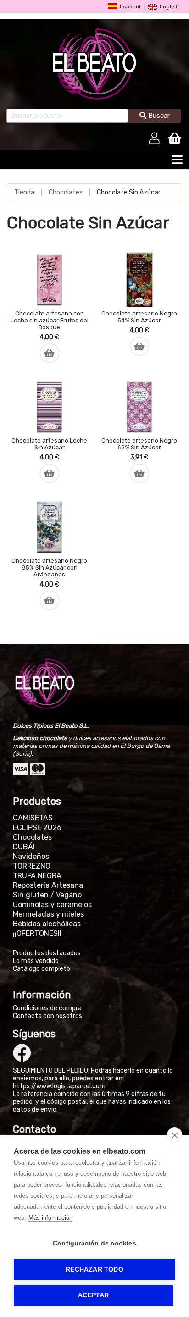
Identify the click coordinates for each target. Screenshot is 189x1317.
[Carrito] (174, 137)
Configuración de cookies (94, 1243)
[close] (174, 1135)
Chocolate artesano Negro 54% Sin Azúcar (139, 317)
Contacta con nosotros (47, 1016)
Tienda (24, 192)
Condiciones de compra (47, 1008)
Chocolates (66, 192)
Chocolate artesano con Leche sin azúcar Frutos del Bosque (50, 320)
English (169, 7)
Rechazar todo (94, 1269)
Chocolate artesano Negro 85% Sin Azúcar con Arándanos (49, 567)
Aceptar (93, 1295)
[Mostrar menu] (177, 162)
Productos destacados (47, 953)
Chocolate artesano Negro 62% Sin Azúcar (139, 444)
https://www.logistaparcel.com (59, 1086)
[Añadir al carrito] (49, 348)
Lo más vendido (36, 961)
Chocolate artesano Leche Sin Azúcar (49, 444)
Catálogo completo (41, 969)
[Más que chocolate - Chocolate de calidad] (94, 64)
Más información (50, 1217)
